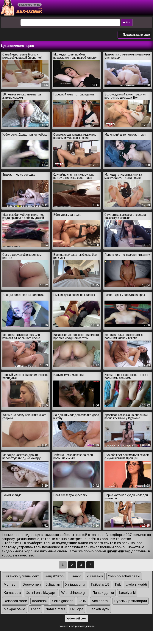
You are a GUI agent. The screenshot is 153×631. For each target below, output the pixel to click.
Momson (10, 584)
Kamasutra (12, 593)
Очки (83, 601)
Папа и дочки (103, 593)
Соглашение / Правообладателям (77, 626)
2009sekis (95, 576)
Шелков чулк (98, 609)
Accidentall (100, 601)
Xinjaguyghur (75, 584)
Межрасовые (14, 609)
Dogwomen (31, 584)
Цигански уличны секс (22, 576)
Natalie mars (55, 609)
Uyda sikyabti (136, 584)
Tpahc (35, 609)
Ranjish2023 (54, 576)
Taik (117, 584)
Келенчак (39, 601)
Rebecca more (15, 601)
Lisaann (75, 576)
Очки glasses (63, 601)
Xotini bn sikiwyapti (41, 593)
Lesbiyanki (127, 593)
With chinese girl (74, 593)
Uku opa (76, 609)
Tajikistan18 (99, 584)
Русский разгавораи (130, 601)
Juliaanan (53, 584)
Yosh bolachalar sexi (124, 576)
